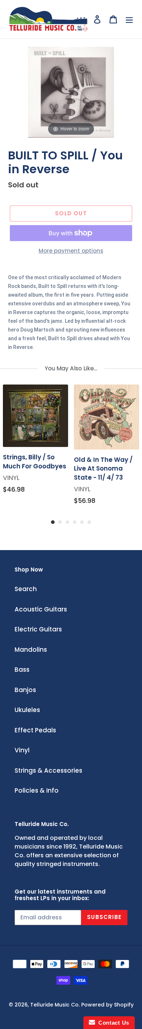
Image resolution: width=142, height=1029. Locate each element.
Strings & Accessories (48, 770)
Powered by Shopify (107, 1004)
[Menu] (129, 19)
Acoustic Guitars (41, 609)
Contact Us (112, 1023)
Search (26, 589)
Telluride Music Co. (55, 1004)
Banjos (25, 690)
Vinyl (22, 750)
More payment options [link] (71, 251)
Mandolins (31, 649)
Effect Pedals (35, 730)
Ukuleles (27, 709)
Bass (22, 669)
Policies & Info (37, 790)
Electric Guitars (38, 629)
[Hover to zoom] (71, 92)
